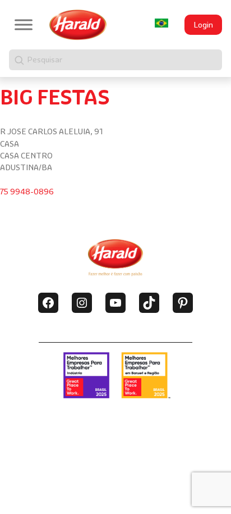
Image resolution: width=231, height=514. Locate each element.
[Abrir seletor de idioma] (161, 23)
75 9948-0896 (27, 192)
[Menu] (24, 24)
